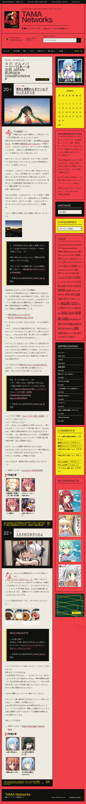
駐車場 (72, 336)
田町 (63, 324)
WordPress (28, 522)
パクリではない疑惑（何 (65, 468)
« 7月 (59, 124)
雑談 (23, 85)
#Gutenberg (16, 272)
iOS (72, 245)
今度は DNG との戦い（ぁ (66, 449)
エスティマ (72, 262)
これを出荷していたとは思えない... (68, 388)
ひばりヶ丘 (21, 781)
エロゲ (32, 51)
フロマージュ (36, 782)
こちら (67, 172)
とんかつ (65, 255)
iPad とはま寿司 (63, 462)
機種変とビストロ (63, 443)
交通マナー (76, 290)
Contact (60, 360)
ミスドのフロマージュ (29, 534)
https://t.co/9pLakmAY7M (24, 389)
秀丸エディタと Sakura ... (66, 374)
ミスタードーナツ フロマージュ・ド (19, 579)
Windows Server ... (64, 396)
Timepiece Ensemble (69, 248)
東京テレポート (69, 308)
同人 (24, 51)
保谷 (39, 523)
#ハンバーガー (38, 389)
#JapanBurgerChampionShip (20, 395)
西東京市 (30, 525)
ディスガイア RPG (70, 273)
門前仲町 (64, 336)
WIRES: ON (78, 51)
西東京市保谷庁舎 (38, 525)
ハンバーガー (28, 782)
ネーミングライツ (32, 523)
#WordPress (27, 269)
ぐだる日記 (16, 51)
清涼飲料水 (75, 319)
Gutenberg (10, 522)
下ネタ (72, 286)
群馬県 (69, 328)
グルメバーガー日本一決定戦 (33, 416)
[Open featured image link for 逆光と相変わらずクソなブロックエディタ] (27, 111)
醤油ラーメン (70, 333)
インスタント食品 (69, 258)
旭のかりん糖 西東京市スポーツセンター (16, 525)
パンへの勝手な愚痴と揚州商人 (67, 436)
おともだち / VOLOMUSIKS (32, 470)
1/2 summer (64, 245)
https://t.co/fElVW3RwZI (18, 398)
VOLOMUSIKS (19, 522)
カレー (70, 265)
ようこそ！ (61, 352)
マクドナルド (73, 282)
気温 (67, 312)
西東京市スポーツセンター (30, 144)
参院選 (19, 131)
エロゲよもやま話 (63, 381)
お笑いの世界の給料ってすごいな (68, 410)
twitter (62, 251)
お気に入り (41, 51)
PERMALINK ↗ (48, 524)
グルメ (18, 85)
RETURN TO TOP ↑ (75, 797)
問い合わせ (51, 51)
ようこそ (6, 51)
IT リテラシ (61, 403)
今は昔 (61, 51)
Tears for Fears (12, 781)
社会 (73, 323)
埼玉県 (69, 303)
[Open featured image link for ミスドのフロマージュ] (27, 553)
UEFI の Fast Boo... (64, 417)
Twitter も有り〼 (64, 194)
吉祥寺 (67, 299)
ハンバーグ (62, 281)
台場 (70, 294)
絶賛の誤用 (61, 367)
